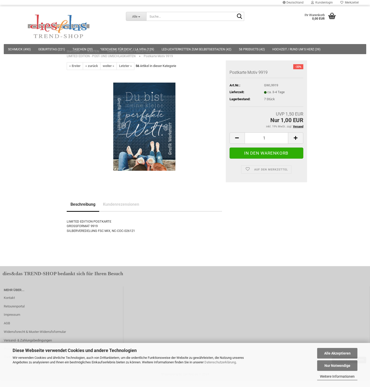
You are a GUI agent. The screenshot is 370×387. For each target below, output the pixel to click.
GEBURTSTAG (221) (51, 49)
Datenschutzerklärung (220, 362)
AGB (7, 323)
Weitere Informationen (337, 376)
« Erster (75, 66)
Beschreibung (82, 204)
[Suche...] (239, 16)
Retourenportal (14, 306)
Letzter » (125, 66)
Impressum (12, 314)
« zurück (91, 66)
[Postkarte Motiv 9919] (144, 126)
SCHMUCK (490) (19, 49)
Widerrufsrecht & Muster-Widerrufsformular (35, 332)
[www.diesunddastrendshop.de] (59, 25)
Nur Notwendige (337, 366)
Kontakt (9, 298)
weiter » (108, 66)
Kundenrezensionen (121, 204)
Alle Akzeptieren (337, 353)
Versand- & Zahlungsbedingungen (28, 340)
